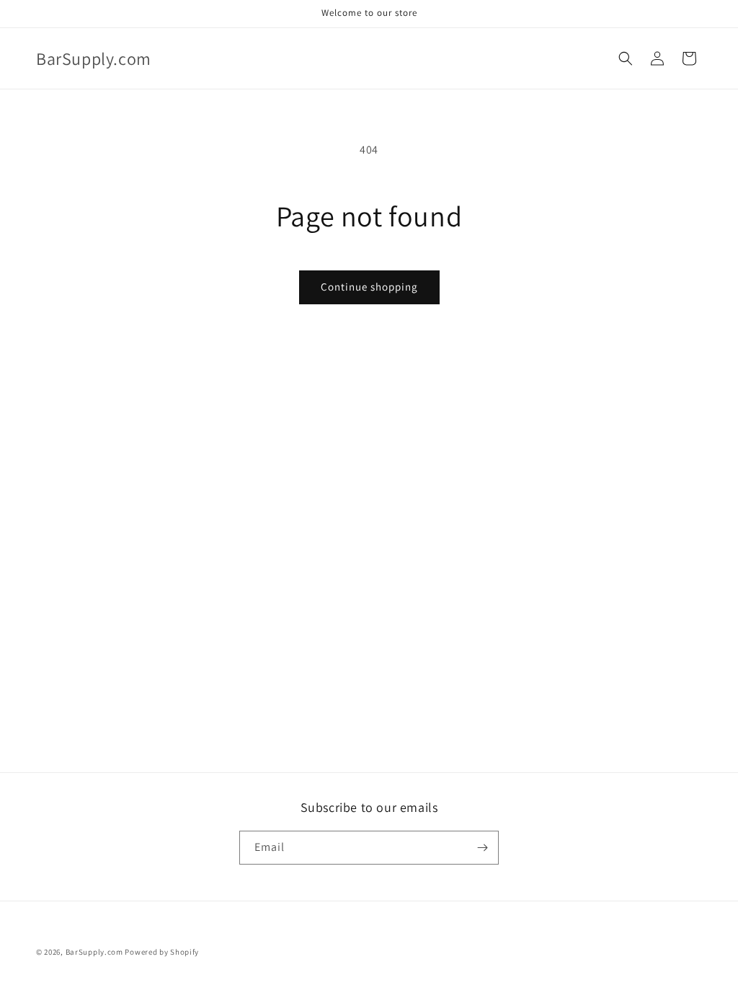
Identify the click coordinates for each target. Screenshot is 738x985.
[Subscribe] (482, 848)
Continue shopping (369, 286)
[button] (625, 58)
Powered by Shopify (162, 952)
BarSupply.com (94, 952)
